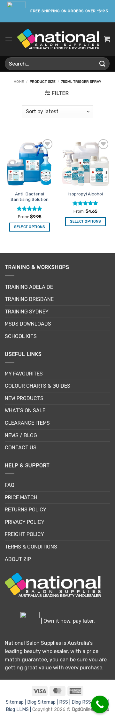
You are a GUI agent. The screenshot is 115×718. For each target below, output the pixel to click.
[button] (8, 39)
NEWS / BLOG (21, 435)
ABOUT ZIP (18, 559)
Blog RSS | (83, 702)
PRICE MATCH (21, 497)
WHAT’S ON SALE (25, 410)
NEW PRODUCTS (24, 398)
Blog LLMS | (19, 709)
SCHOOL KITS (21, 336)
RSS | (65, 702)
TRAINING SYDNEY (27, 312)
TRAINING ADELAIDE (29, 287)
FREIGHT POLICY (24, 534)
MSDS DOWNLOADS (28, 324)
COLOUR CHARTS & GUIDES (37, 386)
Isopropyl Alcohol (85, 193)
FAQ (9, 485)
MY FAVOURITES (24, 374)
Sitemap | (16, 702)
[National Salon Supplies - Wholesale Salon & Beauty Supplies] (58, 39)
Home (19, 82)
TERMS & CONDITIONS (31, 547)
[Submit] (102, 63)
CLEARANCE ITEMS (27, 423)
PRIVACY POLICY (24, 522)
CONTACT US (20, 448)
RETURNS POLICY (25, 510)
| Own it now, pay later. (67, 621)
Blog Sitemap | (43, 702)
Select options (29, 227)
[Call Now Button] (100, 704)
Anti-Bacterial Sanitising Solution (30, 196)
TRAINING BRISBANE (29, 299)
